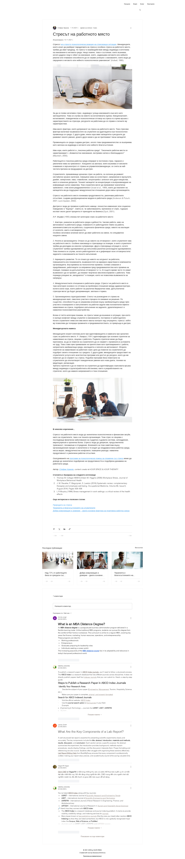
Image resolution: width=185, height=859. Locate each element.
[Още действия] (131, 618)
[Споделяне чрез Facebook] (54, 529)
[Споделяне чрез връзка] (70, 529)
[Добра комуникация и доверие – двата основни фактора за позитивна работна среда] (92, 560)
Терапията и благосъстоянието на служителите (123, 574)
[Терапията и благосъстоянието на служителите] (127, 560)
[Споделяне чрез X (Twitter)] (59, 529)
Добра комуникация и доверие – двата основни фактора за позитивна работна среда (91, 574)
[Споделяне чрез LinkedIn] (64, 529)
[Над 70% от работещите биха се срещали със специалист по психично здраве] (57, 560)
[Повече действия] (131, 28)
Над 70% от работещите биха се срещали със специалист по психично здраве (56, 574)
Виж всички (139, 548)
